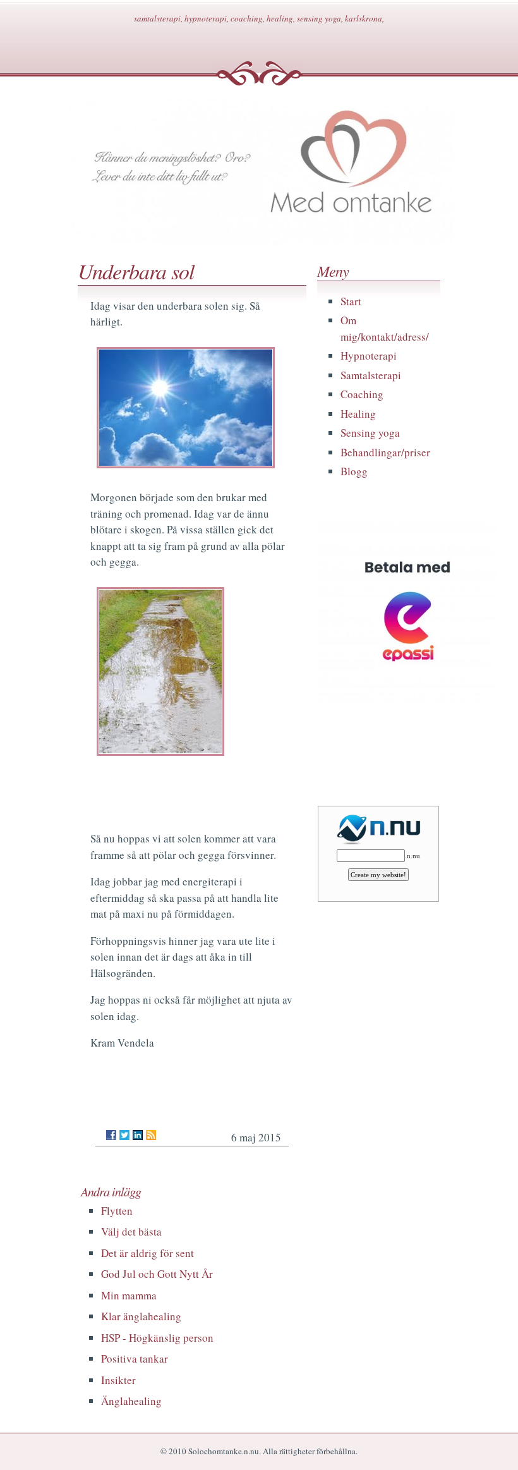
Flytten (117, 1210)
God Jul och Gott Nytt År (157, 1274)
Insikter (118, 1380)
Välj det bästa (131, 1231)
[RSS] (151, 1135)
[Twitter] (124, 1135)
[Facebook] (111, 1135)
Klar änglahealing (141, 1316)
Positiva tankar (134, 1358)
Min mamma (129, 1295)
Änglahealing (131, 1401)
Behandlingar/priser (385, 452)
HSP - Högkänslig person (157, 1337)
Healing (358, 413)
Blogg (354, 471)
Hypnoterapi (368, 355)
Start (350, 301)
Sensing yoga (370, 432)
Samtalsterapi (370, 375)
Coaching (361, 394)
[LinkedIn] (138, 1135)
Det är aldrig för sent (147, 1253)
